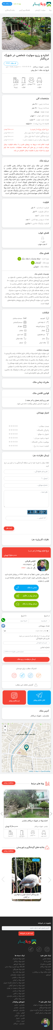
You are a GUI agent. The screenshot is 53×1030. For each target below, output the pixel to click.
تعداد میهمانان (44, 626)
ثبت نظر (9, 528)
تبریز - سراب (20, 1021)
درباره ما (48, 969)
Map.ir (37, 771)
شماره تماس (45, 647)
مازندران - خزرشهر (19, 1010)
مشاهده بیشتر (8, 783)
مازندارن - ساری (19, 1005)
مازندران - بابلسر (19, 1008)
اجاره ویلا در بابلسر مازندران (16, 996)
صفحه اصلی (47, 959)
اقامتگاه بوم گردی (24, 10)
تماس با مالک (32, 587)
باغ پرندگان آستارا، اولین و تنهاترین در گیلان (26, 896)
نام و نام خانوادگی (43, 638)
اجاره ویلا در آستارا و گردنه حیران (14, 983)
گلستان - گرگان (20, 1016)
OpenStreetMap (45, 771)
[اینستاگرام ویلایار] (47, 949)
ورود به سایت (17, 4)
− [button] (5, 729)
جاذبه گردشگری (10, 10)
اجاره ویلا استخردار (19, 959)
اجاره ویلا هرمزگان (19, 969)
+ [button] (5, 726)
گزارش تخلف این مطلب (24, 685)
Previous (45, 814)
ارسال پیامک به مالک (29, 604)
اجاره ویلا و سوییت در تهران (16, 988)
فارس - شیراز (20, 1018)
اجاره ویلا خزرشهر (19, 964)
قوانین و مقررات (45, 964)
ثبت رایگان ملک (7, 4)
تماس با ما (47, 961)
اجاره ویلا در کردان (19, 980)
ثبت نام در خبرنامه (26, 933)
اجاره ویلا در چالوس (18, 977)
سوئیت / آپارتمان (40, 10)
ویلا (50, 10)
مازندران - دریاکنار (19, 1023)
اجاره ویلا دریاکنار (45, 967)
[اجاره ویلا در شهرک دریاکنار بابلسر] (26, 804)
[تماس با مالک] (45, 1022)
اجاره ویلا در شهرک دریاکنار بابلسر (35, 820)
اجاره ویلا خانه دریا (19, 972)
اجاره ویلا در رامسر (19, 991)
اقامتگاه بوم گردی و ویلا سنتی (15, 967)
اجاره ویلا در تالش (19, 993)
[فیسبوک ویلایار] (39, 949)
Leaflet (31, 771)
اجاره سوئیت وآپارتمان (18, 975)
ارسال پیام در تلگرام (30, 596)
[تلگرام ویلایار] (30, 949)
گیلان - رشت (20, 1013)
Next (2, 813)
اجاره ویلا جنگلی (19, 999)
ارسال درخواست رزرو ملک (26, 659)
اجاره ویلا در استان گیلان (17, 985)
